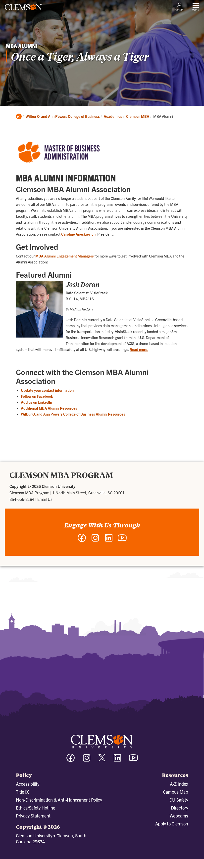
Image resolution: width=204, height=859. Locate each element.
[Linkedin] (117, 760)
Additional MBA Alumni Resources (49, 408)
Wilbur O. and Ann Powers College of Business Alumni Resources (73, 414)
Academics (113, 116)
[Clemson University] (23, 8)
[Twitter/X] (102, 760)
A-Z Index (179, 784)
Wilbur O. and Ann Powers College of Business (63, 116)
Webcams (179, 815)
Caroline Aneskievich (78, 234)
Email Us (44, 499)
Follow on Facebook (37, 396)
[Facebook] (70, 760)
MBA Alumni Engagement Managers (64, 256)
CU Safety (178, 800)
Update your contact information (47, 390)
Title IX (22, 792)
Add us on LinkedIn (36, 402)
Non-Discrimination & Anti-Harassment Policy (59, 800)
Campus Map (175, 792)
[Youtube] (133, 760)
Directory (179, 808)
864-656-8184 (21, 499)
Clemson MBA (137, 116)
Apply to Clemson (171, 823)
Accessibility (27, 784)
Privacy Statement (33, 815)
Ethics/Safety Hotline (35, 808)
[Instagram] (86, 760)
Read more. (139, 349)
